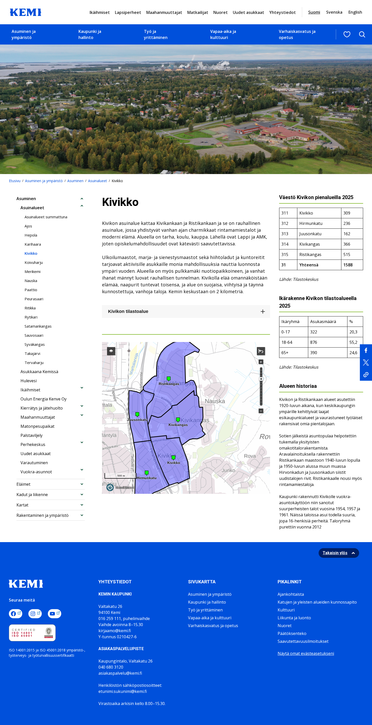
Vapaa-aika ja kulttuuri (223, 34)
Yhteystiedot (282, 12)
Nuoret (220, 12)
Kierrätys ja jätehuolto (41, 408)
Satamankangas (38, 326)
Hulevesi (28, 380)
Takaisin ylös (335, 552)
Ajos (28, 225)
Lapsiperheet (128, 12)
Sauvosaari (34, 335)
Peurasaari (34, 298)
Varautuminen (34, 462)
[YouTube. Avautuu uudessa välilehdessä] (54, 613)
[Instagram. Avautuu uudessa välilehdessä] (35, 613)
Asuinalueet (97, 180)
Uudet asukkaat (248, 12)
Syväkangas (35, 344)
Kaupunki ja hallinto (89, 34)
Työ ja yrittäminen (156, 34)
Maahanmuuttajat (164, 12)
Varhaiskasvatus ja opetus (297, 34)
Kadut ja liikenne (32, 494)
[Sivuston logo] (25, 11)
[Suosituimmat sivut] (346, 34)
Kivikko (31, 253)
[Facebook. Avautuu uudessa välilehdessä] (15, 613)
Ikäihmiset (100, 12)
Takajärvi (32, 353)
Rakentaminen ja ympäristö (42, 515)
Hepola (31, 235)
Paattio (31, 289)
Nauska (31, 280)
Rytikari (31, 316)
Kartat (22, 505)
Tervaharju (34, 362)
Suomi (314, 12)
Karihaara (33, 244)
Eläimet (23, 484)
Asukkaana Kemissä (39, 371)
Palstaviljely (31, 435)
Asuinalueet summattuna (46, 216)
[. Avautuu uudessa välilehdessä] (366, 350)
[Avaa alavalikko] (82, 198)
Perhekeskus (32, 444)
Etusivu (14, 180)
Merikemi (32, 271)
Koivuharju (34, 262)
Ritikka (30, 307)
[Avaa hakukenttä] (362, 34)
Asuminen (75, 180)
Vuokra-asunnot (36, 472)
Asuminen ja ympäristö (24, 34)
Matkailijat (197, 12)
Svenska (334, 12)
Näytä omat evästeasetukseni (306, 653)
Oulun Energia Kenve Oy (43, 399)
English (355, 12)
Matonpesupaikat (37, 426)
